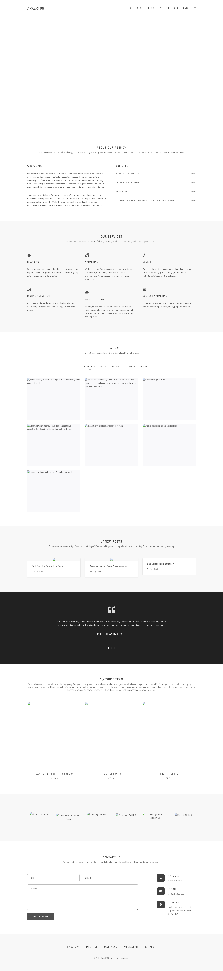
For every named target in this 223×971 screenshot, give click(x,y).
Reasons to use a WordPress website (108, 566)
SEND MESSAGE (40, 916)
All (77, 366)
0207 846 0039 (175, 880)
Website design (138, 366)
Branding (89, 366)
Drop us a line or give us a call (146, 862)
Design (104, 366)
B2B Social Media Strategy (160, 563)
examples (118, 352)
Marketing (118, 366)
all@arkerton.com (176, 894)
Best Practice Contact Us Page (47, 566)
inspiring (138, 546)
